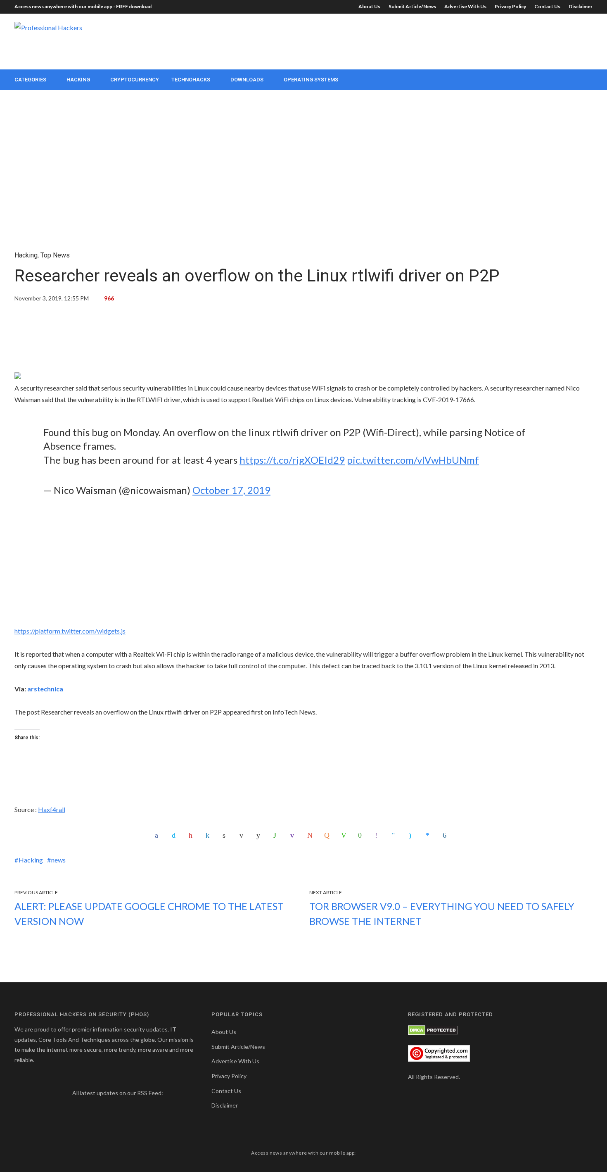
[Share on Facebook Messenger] (429, 835)
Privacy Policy (510, 6)
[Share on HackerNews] (327, 835)
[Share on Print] (226, 835)
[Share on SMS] (361, 835)
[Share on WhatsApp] (277, 835)
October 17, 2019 (231, 490)
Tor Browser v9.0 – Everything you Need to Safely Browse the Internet (441, 913)
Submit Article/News (412, 6)
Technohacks (190, 79)
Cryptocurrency (134, 79)
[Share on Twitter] (175, 835)
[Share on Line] (344, 835)
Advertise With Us (465, 6)
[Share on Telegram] (395, 835)
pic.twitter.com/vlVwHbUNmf (413, 460)
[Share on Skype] (412, 835)
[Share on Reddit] (260, 835)
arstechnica (45, 689)
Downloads (246, 79)
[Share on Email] (243, 835)
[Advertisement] (442, 40)
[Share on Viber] (378, 835)
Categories (30, 79)
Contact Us (547, 6)
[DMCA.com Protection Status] (433, 1029)
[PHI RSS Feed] (169, 1092)
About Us (369, 6)
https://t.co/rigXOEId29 (292, 460)
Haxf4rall (51, 809)
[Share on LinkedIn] (209, 835)
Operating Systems (311, 79)
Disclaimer (581, 6)
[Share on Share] (446, 835)
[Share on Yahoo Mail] (294, 835)
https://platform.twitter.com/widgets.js (70, 631)
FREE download (134, 6)
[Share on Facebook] (158, 835)
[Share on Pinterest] (192, 835)
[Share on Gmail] (311, 835)
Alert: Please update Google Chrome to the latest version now (149, 913)
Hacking (78, 79)
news (58, 860)
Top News (55, 255)
